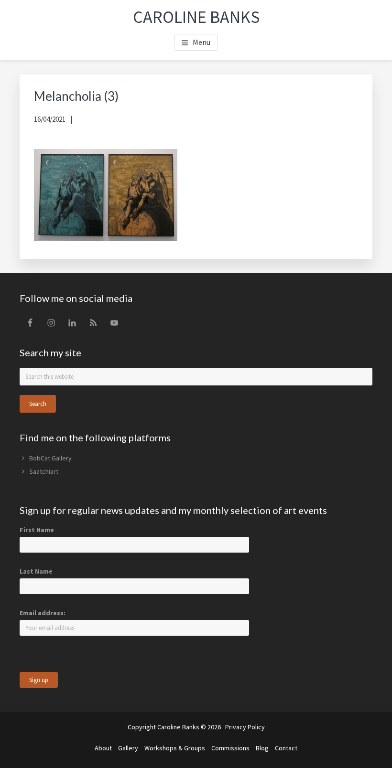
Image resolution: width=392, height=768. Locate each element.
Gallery (128, 748)
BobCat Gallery (50, 458)
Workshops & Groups (174, 748)
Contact (286, 748)
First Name (37, 529)
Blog (262, 748)
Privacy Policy (245, 727)
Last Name (36, 571)
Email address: (42, 612)
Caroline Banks (196, 17)
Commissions (230, 748)
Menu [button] (201, 42)
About (103, 748)
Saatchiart (43, 471)
